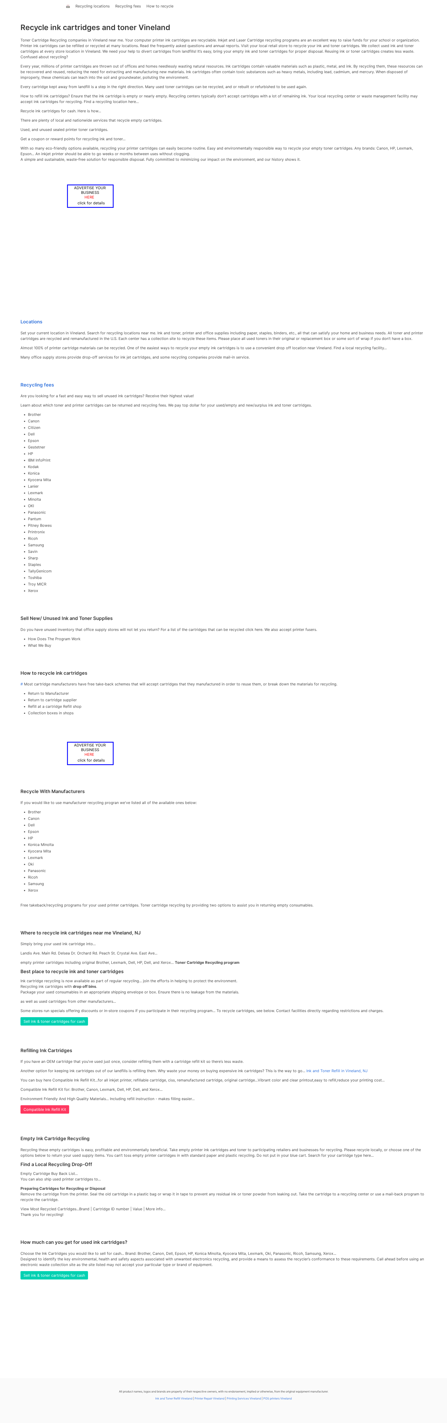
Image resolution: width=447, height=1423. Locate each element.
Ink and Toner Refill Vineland (173, 1398)
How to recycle (159, 6)
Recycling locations (92, 6)
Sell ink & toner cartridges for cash (54, 1021)
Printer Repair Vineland (209, 1398)
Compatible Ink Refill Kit (45, 1109)
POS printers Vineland (277, 1398)
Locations (31, 322)
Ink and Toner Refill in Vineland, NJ (337, 1070)
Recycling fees (128, 6)
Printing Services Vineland (244, 1398)
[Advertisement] (206, 264)
